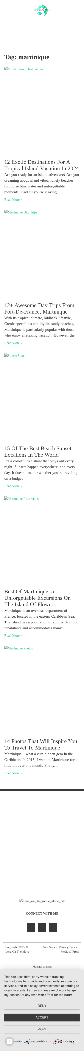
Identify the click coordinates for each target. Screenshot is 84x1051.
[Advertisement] (42, 844)
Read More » (13, 199)
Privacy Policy (68, 947)
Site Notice (50, 947)
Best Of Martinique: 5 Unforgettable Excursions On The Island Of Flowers (37, 597)
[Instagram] (36, 32)
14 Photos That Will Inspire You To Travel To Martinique (40, 744)
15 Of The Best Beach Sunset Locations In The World (37, 451)
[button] (42, 23)
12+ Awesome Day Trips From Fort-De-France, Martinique (39, 308)
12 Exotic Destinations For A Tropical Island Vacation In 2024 (41, 165)
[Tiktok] (47, 32)
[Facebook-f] (31, 927)
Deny (42, 1006)
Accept (42, 1017)
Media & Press (70, 951)
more (42, 1029)
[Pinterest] (53, 927)
